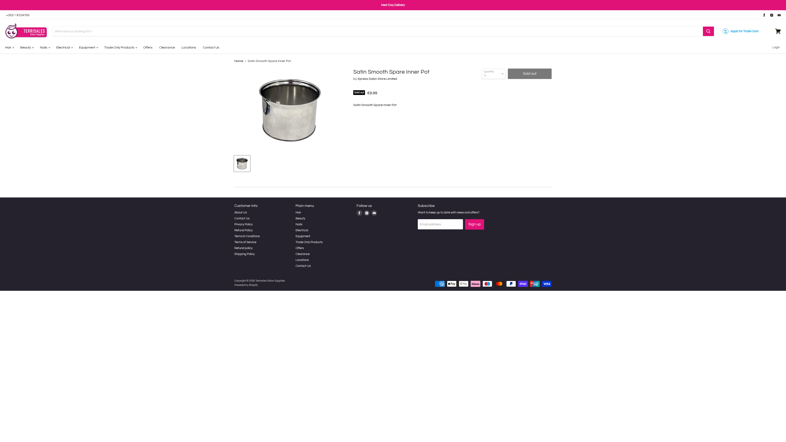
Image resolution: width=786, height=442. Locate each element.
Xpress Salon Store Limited (377, 78)
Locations (189, 47)
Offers (147, 47)
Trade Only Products (119, 47)
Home (238, 61)
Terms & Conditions (247, 236)
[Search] (708, 31)
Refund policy (243, 248)
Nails (44, 47)
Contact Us (211, 47)
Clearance (167, 47)
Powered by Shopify (246, 285)
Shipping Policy (244, 254)
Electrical (63, 47)
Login (776, 47)
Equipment (87, 47)
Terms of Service (245, 242)
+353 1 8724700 (17, 15)
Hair (8, 47)
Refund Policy (243, 230)
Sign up (474, 224)
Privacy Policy (243, 224)
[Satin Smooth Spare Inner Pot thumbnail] (242, 164)
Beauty (26, 47)
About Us (240, 212)
